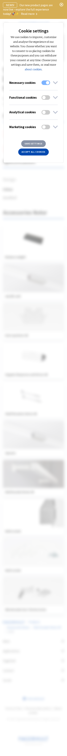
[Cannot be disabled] (46, 82)
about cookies (33, 69)
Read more (28, 14)
